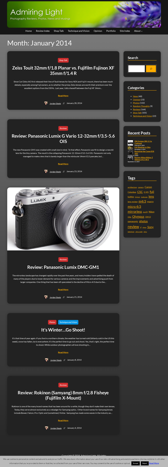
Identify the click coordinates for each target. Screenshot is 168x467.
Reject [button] (144, 463)
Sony (150, 227)
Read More (154, 463)
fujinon (137, 197)
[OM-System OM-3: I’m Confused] (130, 143)
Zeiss (145, 232)
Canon (148, 187)
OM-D (148, 217)
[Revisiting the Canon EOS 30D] (130, 152)
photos (143, 221)
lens (151, 196)
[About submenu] (142, 31)
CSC (140, 191)
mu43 (145, 212)
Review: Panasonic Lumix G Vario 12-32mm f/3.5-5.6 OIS (63, 138)
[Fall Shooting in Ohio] (130, 148)
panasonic (133, 221)
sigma (144, 227)
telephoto (131, 232)
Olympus (138, 216)
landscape (144, 197)
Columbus (132, 192)
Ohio (129, 217)
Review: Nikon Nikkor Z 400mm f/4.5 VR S (144, 158)
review (133, 226)
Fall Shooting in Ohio (142, 147)
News (135, 96)
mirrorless (135, 211)
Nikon (151, 211)
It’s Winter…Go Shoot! (63, 329)
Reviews (63, 128)
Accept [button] (135, 463)
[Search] (151, 68)
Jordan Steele (55, 103)
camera (141, 187)
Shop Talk (63, 60)
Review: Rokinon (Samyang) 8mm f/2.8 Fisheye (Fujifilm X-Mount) (63, 395)
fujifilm (131, 197)
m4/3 (142, 201)
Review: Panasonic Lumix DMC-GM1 (63, 267)
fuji (152, 191)
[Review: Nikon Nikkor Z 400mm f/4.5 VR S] (130, 158)
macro (150, 201)
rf (140, 227)
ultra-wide (139, 232)
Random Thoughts (141, 106)
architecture (132, 187)
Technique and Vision (68, 322)
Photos (52, 322)
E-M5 (146, 192)
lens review (133, 202)
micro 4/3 (134, 206)
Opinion (136, 99)
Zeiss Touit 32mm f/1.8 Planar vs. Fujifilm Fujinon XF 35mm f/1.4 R (63, 70)
